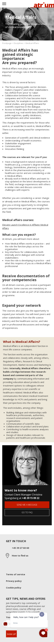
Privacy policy (14, 581)
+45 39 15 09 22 (30, 498)
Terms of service (15, 574)
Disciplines (18, 43)
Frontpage (7, 43)
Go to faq (27, 512)
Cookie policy (13, 587)
